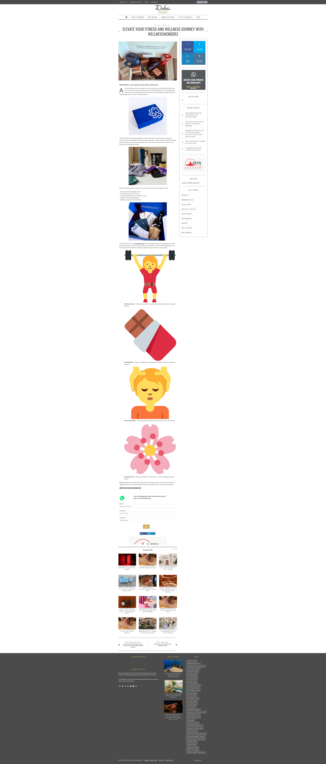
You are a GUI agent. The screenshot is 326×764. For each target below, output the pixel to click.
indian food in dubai (192, 731)
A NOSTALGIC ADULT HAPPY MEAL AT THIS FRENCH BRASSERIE (194, 124)
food (198, 717)
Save (146, 527)
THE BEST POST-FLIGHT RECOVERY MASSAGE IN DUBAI (147, 566)
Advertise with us (136, 2)
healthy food (198, 725)
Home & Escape (168, 17)
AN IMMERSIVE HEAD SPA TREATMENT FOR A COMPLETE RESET (193, 115)
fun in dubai (190, 725)
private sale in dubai (192, 736)
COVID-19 (185, 195)
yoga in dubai (201, 752)
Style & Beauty (185, 17)
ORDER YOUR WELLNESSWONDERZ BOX (130, 488)
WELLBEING (152, 17)
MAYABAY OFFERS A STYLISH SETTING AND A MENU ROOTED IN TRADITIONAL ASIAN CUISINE (173, 717)
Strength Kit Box (139, 243)
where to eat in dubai (192, 750)
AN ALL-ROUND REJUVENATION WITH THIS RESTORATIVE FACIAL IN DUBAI (168, 567)
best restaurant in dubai (193, 690)
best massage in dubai (193, 687)
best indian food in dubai (193, 685)
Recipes (185, 223)
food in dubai (190, 720)
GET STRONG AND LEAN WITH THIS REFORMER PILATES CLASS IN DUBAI (168, 631)
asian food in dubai (200, 666)
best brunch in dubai (192, 671)
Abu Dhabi (154, 2)
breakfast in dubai (192, 704)
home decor (190, 728)
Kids (198, 17)
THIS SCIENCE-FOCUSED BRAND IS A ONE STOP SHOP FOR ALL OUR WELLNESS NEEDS (127, 611)
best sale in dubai (191, 693)
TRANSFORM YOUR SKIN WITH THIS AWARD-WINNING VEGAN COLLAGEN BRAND (147, 610)
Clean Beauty (187, 214)
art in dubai (190, 666)
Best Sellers (187, 228)
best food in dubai (192, 679)
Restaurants (187, 219)
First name (122, 510)
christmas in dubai (200, 712)
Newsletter (123, 2)
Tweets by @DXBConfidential (190, 182)
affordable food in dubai (193, 663)
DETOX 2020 (186, 205)
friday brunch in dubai (192, 723)
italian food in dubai (192, 733)
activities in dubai (191, 660)
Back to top (198, 760)
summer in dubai (191, 744)
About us (162, 760)
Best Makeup (187, 233)
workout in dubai (191, 752)
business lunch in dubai (193, 709)
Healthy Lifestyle (189, 209)
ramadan (202, 736)
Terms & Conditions (150, 760)
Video (146, 2)
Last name (122, 517)
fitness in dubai (191, 717)
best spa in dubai (191, 696)
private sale (203, 733)
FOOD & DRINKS (137, 17)
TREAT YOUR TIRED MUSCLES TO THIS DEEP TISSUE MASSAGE (127, 631)
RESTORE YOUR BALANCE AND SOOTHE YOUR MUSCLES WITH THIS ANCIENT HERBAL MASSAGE (168, 590)
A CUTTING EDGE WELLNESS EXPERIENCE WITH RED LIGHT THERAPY (127, 567)
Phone (121, 503)
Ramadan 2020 (187, 200)
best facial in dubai (192, 677)
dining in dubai (191, 714)
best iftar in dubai (191, 682)
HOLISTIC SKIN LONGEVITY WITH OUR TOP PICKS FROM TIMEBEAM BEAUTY (127, 589)
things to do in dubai (192, 747)
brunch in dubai (191, 706)
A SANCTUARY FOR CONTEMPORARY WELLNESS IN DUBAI (147, 589)
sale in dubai (201, 739)
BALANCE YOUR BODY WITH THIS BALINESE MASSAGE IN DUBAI (168, 610)
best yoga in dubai (192, 701)
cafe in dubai (190, 712)
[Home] (126, 17)
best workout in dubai (193, 698)
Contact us (170, 760)
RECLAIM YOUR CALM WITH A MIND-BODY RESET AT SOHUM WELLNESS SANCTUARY (147, 631)
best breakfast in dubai (193, 669)
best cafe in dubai (192, 674)
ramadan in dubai (191, 739)
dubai (198, 714)
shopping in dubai (191, 741)
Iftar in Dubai (199, 728)
